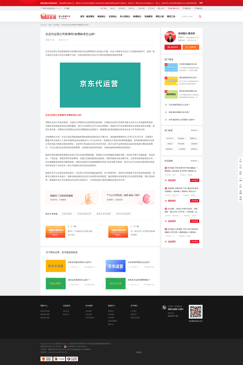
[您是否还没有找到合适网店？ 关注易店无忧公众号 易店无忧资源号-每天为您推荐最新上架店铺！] (240, 198)
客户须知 (103, 8)
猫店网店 (90, 16)
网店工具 (171, 16)
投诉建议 (139, 352)
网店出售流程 (45, 311)
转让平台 (170, 138)
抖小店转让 (125, 16)
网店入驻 (160, 16)
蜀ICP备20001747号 (82, 344)
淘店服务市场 (182, 138)
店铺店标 (194, 144)
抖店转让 (194, 149)
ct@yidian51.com (53, 352)
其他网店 (149, 16)
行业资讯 (56, 25)
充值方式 (66, 311)
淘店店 (170, 144)
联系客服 (122, 8)
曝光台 (112, 8)
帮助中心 (132, 8)
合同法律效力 (90, 318)
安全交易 (89, 314)
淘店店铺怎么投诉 (170, 149)
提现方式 (66, 314)
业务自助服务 (112, 321)
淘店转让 (101, 16)
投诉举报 (141, 8)
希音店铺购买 (182, 144)
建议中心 (111, 324)
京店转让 (113, 16)
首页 (82, 16)
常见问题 (111, 314)
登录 (67, 8)
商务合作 (134, 314)
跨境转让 (137, 16)
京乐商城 (182, 149)
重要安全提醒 (194, 138)
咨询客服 (194, 180)
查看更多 (194, 130)
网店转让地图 (45, 318)
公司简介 (134, 311)
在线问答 (111, 318)
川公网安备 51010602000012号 (77, 346)
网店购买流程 (45, 314)
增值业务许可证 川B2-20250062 (50, 346)
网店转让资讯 (135, 318)
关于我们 (151, 8)
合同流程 (89, 311)
